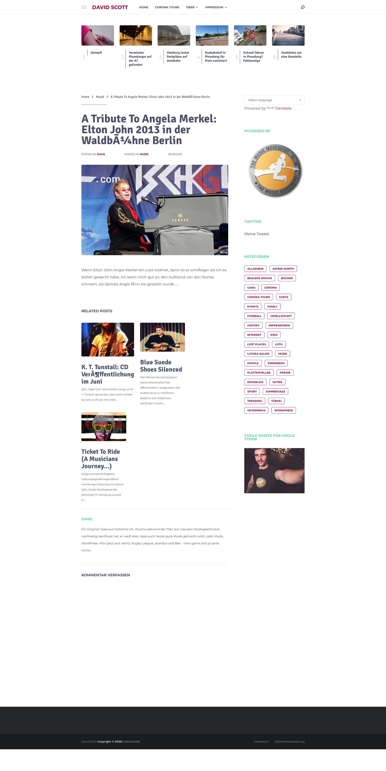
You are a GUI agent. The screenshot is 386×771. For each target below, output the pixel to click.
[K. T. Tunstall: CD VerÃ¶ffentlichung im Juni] (107, 339)
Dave (101, 154)
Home (143, 7)
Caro (251, 287)
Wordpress (283, 410)
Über (190, 7)
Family (272, 306)
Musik (144, 154)
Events (252, 306)
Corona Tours (167, 7)
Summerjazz (275, 391)
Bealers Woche (259, 278)
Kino (274, 334)
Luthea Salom (258, 353)
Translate (283, 108)
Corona (270, 287)
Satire (277, 382)
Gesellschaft (281, 315)
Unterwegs (256, 410)
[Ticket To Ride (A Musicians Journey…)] (103, 426)
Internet (254, 334)
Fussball (254, 315)
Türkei (276, 400)
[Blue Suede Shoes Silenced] (162, 337)
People (253, 363)
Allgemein (255, 268)
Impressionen (279, 325)
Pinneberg (276, 363)
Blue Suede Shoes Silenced (161, 365)
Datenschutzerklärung (290, 741)
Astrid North (283, 268)
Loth (279, 344)
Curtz (283, 297)
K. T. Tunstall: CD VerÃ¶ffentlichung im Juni (107, 374)
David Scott (110, 7)
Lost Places (256, 344)
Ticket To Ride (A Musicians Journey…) (100, 459)
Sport (252, 391)
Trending (254, 400)
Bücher (287, 278)
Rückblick (255, 382)
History (253, 325)
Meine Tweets (256, 234)
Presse (285, 372)
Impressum (214, 7)
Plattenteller (259, 372)
